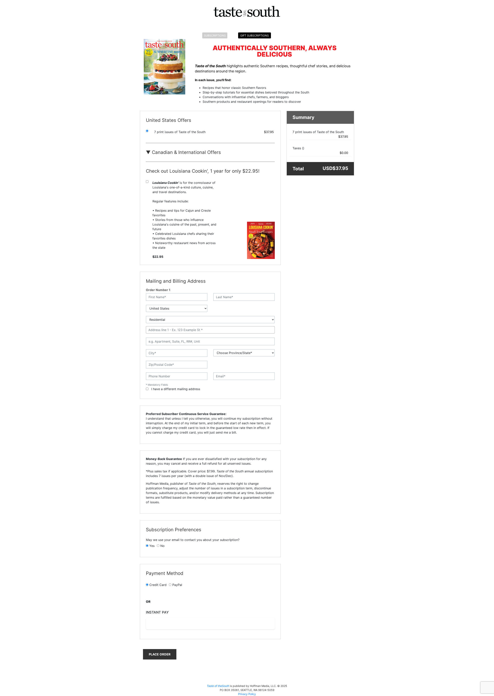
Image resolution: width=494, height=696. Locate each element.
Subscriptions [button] (215, 35)
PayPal (177, 585)
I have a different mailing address (175, 389)
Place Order (160, 654)
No (162, 546)
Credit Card (158, 585)
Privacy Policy (247, 694)
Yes (152, 546)
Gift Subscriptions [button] (254, 35)
